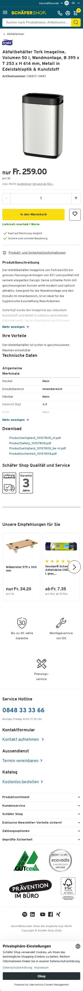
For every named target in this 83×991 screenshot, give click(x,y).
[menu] (51, 3)
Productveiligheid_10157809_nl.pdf (35, 438)
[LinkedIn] (24, 915)
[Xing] (58, 915)
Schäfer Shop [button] (12, 814)
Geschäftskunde (49, 3)
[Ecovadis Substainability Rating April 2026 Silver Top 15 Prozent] (60, 861)
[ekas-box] (30, 890)
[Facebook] (50, 915)
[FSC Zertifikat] (68, 889)
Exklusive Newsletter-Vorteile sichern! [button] (32, 823)
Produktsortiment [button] (16, 797)
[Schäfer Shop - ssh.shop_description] (29, 13)
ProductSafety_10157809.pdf (30, 443)
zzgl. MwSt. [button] (27, 184)
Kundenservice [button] (13, 806)
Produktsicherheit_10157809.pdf (33, 454)
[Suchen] (76, 22)
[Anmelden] (69, 13)
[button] (5, 13)
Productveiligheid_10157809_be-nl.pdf (37, 448)
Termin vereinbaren (20, 761)
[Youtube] (42, 915)
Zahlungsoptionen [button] (16, 831)
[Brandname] (7, 44)
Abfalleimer (15, 34)
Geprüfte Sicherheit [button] (17, 839)
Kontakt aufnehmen (21, 740)
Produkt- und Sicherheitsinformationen (37, 253)
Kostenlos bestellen (20, 782)
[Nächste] (74, 566)
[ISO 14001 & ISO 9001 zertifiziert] (26, 861)
